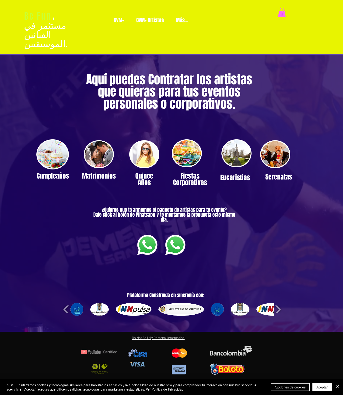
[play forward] (278, 309)
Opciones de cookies (290, 387)
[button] (282, 12)
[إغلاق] (337, 387)
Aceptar (322, 387)
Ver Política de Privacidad (164, 389)
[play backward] (66, 309)
